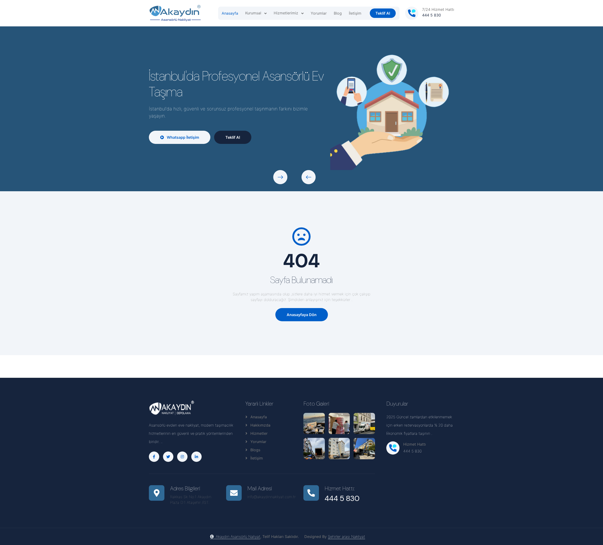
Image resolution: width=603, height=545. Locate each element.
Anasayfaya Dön (302, 314)
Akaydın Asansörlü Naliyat (238, 536)
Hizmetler (258, 433)
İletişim (355, 13)
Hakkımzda (259, 425)
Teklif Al (382, 13)
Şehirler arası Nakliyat (346, 536)
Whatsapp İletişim (182, 137)
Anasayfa (230, 13)
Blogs (254, 449)
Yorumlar (319, 13)
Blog (338, 13)
